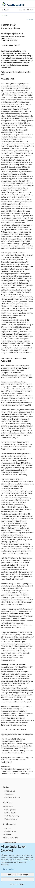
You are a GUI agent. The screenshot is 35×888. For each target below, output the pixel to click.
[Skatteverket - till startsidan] (13, 4)
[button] (22, 10)
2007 (6, 16)
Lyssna (31, 19)
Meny (31, 10)
